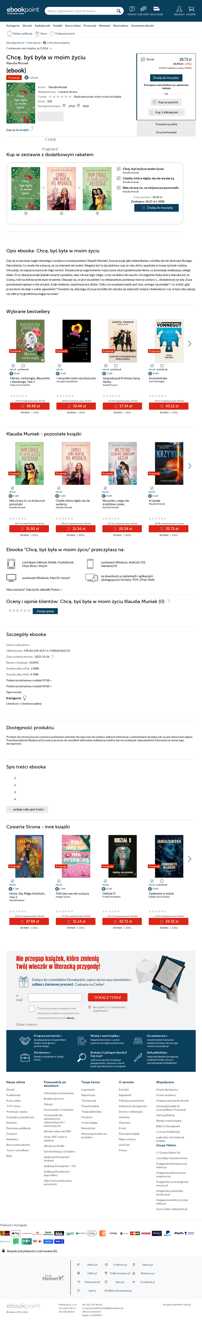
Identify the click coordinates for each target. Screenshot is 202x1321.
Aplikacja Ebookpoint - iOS (60, 1166)
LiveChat (124, 1144)
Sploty (92, 1290)
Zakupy (48, 1104)
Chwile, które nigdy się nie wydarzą (148, 178)
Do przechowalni (166, 132)
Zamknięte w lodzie (161, 893)
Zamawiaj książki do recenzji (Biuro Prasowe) (171, 1107)
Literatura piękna (31, 703)
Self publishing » (157, 1052)
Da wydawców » (157, 1035)
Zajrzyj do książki (17, 129)
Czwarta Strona (67, 91)
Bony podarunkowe (18, 1144)
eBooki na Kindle (54, 1146)
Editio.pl (92, 1273)
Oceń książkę (89, 1122)
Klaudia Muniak (58, 87)
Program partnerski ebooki (172, 1100)
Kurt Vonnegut (156, 381)
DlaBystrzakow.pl (120, 1273)
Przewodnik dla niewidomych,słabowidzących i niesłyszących (54, 1120)
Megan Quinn (63, 896)
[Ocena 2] (54, 97)
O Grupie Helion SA (168, 1152)
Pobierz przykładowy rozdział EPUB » (28, 680)
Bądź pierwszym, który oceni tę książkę (97, 96)
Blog (9, 1155)
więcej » (70, 1017)
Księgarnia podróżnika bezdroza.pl (169, 1192)
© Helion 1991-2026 (17, 1312)
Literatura (12, 703)
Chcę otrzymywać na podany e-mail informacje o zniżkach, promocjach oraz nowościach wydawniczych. (58, 1012)
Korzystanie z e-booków (58, 1109)
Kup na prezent (168, 102)
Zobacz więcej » (27, 1024)
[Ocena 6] (70, 97)
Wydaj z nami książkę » (105, 1035)
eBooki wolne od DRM (57, 1131)
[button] (189, 343)
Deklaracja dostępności (133, 1106)
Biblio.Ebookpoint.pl (120, 1290)
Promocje (90, 25)
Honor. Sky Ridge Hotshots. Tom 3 (27, 895)
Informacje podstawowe (59, 1093)
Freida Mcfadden (111, 896)
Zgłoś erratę (14, 692)
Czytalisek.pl (147, 1282)
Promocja (14, 77)
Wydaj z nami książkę (168, 1120)
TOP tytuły (13, 1106)
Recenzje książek (129, 1133)
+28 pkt (33, 77)
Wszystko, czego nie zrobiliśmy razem (115, 502)
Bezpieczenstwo (54, 1098)
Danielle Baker (17, 900)
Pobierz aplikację (22, 33)
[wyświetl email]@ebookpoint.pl (106, 1308)
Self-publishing (165, 1115)
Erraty (122, 1128)
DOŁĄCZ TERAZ (107, 997)
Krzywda (154, 500)
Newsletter (88, 1128)
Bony (44, 33)
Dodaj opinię (45, 611)
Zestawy (11, 1133)
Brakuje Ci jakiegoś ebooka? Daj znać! (109, 1054)
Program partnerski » (48, 1035)
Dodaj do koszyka (166, 78)
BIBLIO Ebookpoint (168, 1126)
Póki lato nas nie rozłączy (72, 893)
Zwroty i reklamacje (131, 1111)
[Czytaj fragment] (50, 116)
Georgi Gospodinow (67, 381)
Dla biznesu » (42, 1052)
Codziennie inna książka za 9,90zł (27, 48)
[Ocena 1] (50, 97)
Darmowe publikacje (18, 1128)
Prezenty (87, 1117)
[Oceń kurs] (19, 610)
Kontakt (124, 1089)
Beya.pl (120, 1282)
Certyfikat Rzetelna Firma (171, 1158)
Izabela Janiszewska (159, 896)
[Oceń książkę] (60, 96)
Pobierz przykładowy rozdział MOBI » (29, 686)
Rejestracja (88, 1095)
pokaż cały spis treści (28, 809)
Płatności (124, 1122)
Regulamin (125, 1095)
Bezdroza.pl (147, 1273)
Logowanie (88, 1089)
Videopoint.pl (92, 1282)
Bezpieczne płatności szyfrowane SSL (32, 1251)
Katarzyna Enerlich (20, 384)
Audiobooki (42, 25)
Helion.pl (92, 1264)
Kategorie (13, 25)
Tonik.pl (187, 1304)
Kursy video (73, 25)
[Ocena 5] (66, 97)
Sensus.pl (147, 1264)
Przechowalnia (90, 1106)
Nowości (104, 25)
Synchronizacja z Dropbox (59, 1151)
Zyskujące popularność (20, 1117)
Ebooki (27, 25)
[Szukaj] (119, 11)
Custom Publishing (168, 1131)
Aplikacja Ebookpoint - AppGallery (57, 1173)
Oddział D (109, 893)
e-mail (19, 997)
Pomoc (55, 589)
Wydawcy (12, 1139)
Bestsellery (120, 25)
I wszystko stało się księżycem (76, 378)
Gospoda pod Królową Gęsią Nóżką (121, 379)
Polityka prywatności (131, 1100)
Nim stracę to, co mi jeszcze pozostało (151, 187)
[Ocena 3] (58, 97)
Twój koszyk (88, 1100)
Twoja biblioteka (91, 1111)
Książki (57, 25)
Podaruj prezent (65, 33)
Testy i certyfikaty (17, 1150)
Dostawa (124, 1117)
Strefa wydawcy (166, 1095)
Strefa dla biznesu (167, 1089)
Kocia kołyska (158, 378)
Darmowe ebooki (142, 25)
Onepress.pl (120, 1264)
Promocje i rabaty (17, 1111)
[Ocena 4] (62, 97)
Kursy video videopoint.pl (171, 1209)
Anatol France (110, 384)
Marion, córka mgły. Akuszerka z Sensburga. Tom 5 (30, 379)
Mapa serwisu (127, 1139)
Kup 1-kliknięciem (166, 112)
